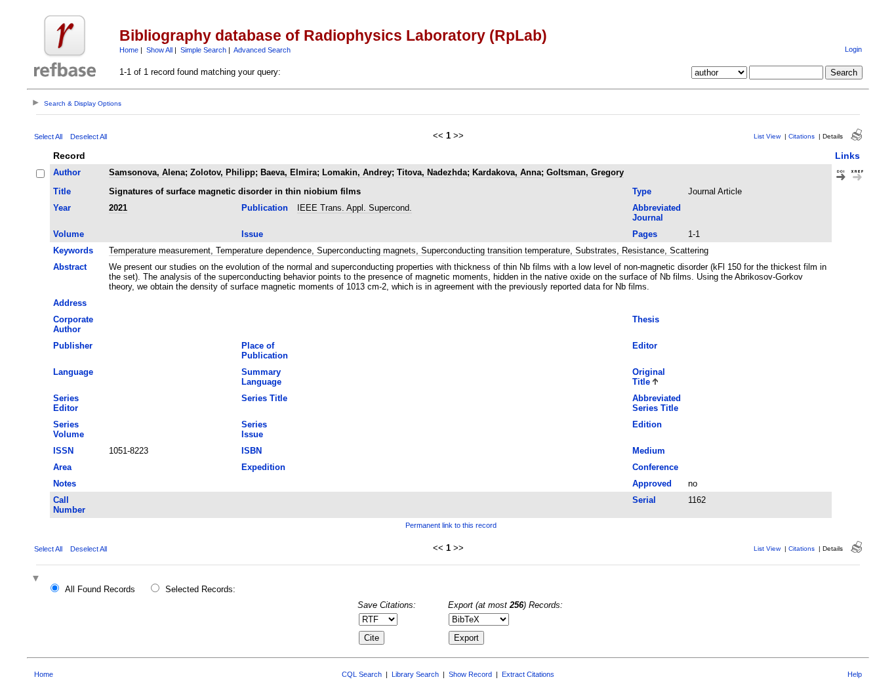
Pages (644, 234)
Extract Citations (528, 674)
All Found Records (100, 589)
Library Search (415, 674)
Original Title (648, 377)
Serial (644, 500)
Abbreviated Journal (656, 213)
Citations (801, 136)
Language (73, 372)
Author (67, 172)
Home (128, 50)
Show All (159, 50)
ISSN (63, 451)
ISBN (251, 451)
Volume (68, 234)
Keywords (73, 250)
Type (641, 191)
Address (70, 303)
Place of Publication (264, 350)
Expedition (263, 467)
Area (62, 467)
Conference (655, 467)
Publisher (72, 346)
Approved (652, 483)
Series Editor (66, 403)
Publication (264, 208)
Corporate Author (73, 324)
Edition (647, 424)
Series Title (264, 398)
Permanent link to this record (451, 525)
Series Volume (68, 429)
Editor (644, 346)
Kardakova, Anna (506, 172)
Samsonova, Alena (147, 172)
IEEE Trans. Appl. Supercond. (354, 208)
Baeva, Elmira (288, 172)
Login (853, 49)
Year (62, 208)
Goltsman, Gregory (585, 172)
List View (767, 136)
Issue (252, 234)
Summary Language (261, 377)
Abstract (70, 267)
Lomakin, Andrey (357, 172)
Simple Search (203, 50)
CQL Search (362, 674)
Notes (64, 483)
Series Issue (254, 429)
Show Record (470, 674)
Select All (48, 136)
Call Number (69, 505)
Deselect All (88, 136)
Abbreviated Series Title (656, 403)
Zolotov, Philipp (222, 172)
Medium (648, 451)
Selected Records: (200, 589)
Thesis (645, 319)
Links (847, 155)
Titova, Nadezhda (432, 172)
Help (854, 674)
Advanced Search (262, 50)
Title (62, 191)
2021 (118, 208)
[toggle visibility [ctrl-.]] (37, 579)
